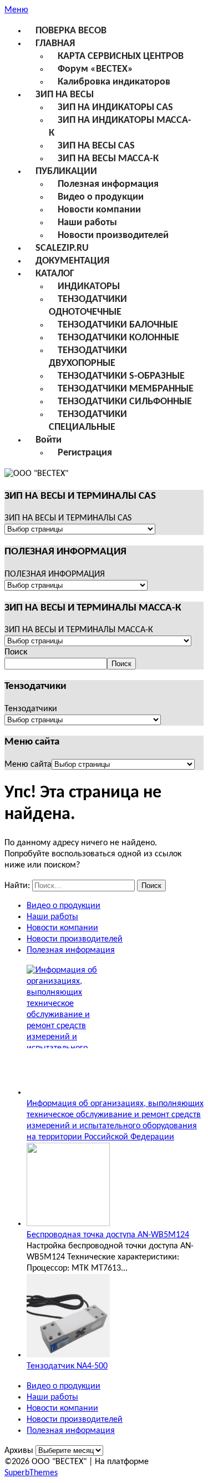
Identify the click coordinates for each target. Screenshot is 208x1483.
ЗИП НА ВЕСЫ (64, 95)
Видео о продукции (101, 197)
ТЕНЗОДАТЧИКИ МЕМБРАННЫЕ (126, 389)
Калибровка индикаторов (114, 82)
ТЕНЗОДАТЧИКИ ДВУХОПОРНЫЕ (88, 357)
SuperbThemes (31, 1473)
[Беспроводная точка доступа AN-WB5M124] (68, 1223)
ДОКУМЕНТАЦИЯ (72, 261)
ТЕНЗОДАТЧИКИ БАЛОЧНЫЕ (118, 325)
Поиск (15, 652)
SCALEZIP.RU (62, 248)
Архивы (18, 1450)
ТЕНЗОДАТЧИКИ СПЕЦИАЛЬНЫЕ (88, 421)
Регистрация (85, 453)
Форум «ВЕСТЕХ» (95, 69)
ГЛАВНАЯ (55, 43)
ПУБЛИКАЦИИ (66, 171)
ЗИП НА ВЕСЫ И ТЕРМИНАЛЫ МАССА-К (78, 630)
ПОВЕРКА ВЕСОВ (70, 31)
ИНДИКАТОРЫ (89, 286)
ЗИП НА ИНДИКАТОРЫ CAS (115, 107)
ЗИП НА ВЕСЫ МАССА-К (108, 158)
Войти (48, 440)
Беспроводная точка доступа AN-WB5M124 (108, 1235)
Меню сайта (28, 764)
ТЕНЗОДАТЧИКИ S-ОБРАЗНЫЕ (121, 376)
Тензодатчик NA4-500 (67, 1366)
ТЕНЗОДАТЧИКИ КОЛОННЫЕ (118, 338)
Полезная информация (108, 184)
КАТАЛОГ (54, 274)
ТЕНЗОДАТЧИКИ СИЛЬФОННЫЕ (125, 401)
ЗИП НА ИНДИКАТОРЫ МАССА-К (120, 126)
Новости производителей (113, 235)
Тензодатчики (30, 709)
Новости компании (99, 210)
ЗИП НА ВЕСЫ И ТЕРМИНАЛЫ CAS (67, 518)
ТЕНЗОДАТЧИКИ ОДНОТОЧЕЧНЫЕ (88, 306)
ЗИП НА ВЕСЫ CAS (96, 146)
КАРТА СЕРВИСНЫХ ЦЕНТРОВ (121, 56)
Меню (16, 10)
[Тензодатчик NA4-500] (68, 1355)
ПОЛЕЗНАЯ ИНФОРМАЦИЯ (54, 574)
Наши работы (87, 222)
